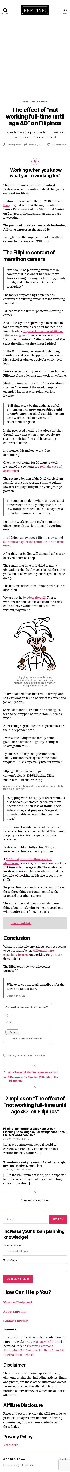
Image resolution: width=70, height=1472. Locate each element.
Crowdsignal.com (34, 1038)
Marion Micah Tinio (46, 1342)
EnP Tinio (19, 1459)
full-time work (24, 1055)
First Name (10, 1260)
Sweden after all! (34, 598)
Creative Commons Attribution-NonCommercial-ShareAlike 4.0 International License (33, 1350)
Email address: (12, 1245)
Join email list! (20, 923)
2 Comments (59, 144)
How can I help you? (17, 1302)
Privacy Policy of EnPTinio (18, 1465)
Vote (12, 1032)
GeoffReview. (16, 788)
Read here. (11, 1445)
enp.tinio (16, 144)
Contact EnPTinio (15, 1321)
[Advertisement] (35, 57)
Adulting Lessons (35, 101)
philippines (40, 1055)
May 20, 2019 (36, 144)
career (11, 1055)
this (55, 201)
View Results (19, 1038)
